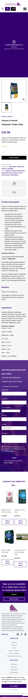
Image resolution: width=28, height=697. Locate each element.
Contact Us (14, 645)
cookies (9, 677)
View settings (14, 689)
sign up (14, 594)
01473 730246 (8, 463)
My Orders (14, 667)
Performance (14, 175)
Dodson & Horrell (11, 171)
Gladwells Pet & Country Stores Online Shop (13, 4)
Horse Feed (5, 175)
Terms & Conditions (14, 653)
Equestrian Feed (7, 173)
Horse (21, 173)
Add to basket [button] (7, 522)
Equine (15, 173)
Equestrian (12, 166)
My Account (14, 664)
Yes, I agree (14, 686)
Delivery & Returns (14, 650)
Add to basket (14, 157)
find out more (14, 599)
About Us (14, 642)
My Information (14, 672)
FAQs (14, 648)
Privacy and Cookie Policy (14, 656)
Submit (14, 458)
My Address (14, 669)
